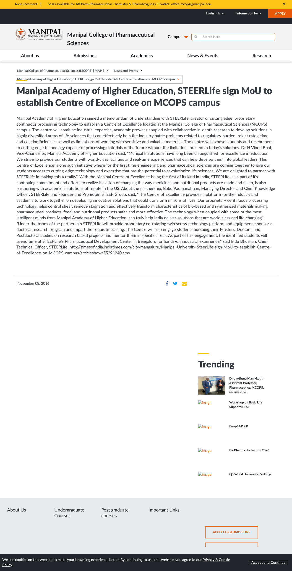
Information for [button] (247, 13)
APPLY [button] (283, 15)
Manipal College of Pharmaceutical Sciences (35, 21)
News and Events (126, 70)
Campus (175, 37)
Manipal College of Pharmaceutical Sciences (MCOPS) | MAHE (60, 70)
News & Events (202, 56)
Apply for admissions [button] (235, 534)
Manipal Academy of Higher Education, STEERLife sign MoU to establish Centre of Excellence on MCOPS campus (96, 79)
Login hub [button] (213, 13)
